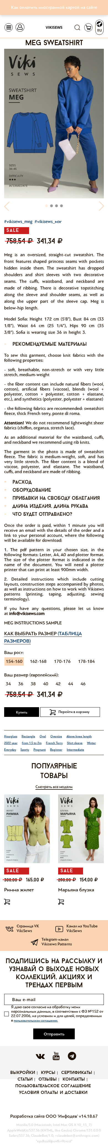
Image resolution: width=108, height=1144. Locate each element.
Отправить (54, 1034)
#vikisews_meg (18, 221)
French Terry (54, 743)
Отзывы (47, 1079)
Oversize (56, 736)
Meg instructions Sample (33, 622)
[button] (7, 206)
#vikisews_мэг (48, 221)
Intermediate (75, 749)
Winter (91, 743)
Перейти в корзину (73, 712)
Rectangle (28, 736)
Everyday (10, 749)
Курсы (48, 1073)
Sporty (24, 749)
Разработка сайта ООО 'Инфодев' (44, 1116)
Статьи (25, 1079)
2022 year (10, 743)
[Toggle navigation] (8, 27)
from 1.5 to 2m (32, 743)
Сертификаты (76, 1073)
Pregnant (40, 749)
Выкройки (22, 1073)
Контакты (74, 1079)
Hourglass (10, 736)
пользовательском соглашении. (36, 1020)
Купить (21, 712)
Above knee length (79, 736)
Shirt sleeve (75, 743)
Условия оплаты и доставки (53, 1093)
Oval (43, 736)
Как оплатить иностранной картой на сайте (54, 7)
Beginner (56, 749)
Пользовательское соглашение (53, 1086)
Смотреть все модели (54, 786)
